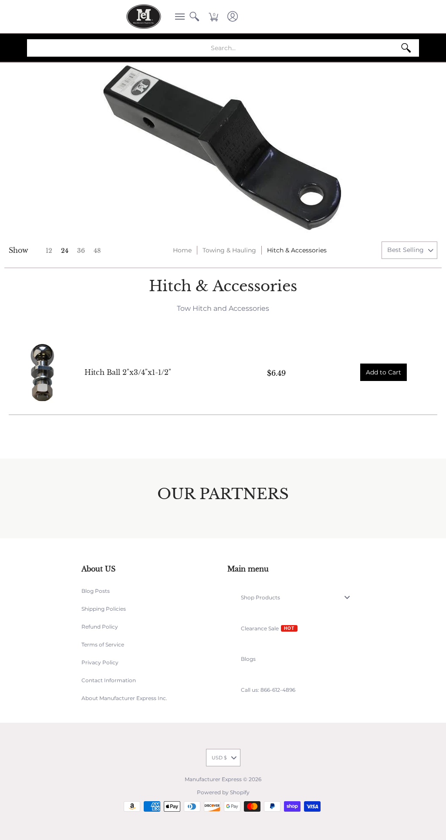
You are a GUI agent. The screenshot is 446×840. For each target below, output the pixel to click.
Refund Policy (99, 626)
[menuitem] (177, 16)
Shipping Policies (103, 608)
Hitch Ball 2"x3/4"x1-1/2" (127, 372)
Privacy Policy (99, 662)
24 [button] (64, 251)
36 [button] (81, 251)
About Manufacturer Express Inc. (124, 698)
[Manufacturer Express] (143, 16)
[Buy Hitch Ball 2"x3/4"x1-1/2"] (42, 372)
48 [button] (97, 251)
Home (182, 250)
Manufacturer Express (213, 779)
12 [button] (49, 251)
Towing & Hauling (229, 250)
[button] (177, 16)
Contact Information (108, 680)
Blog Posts (95, 591)
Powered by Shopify (223, 792)
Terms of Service (102, 644)
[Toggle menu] (349, 597)
